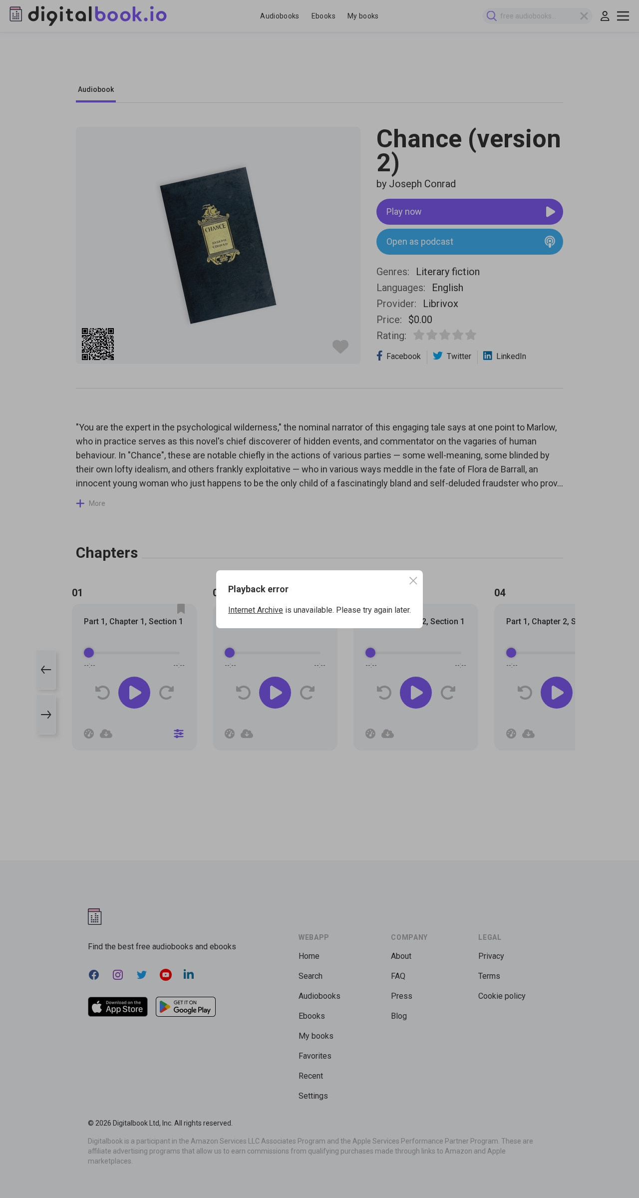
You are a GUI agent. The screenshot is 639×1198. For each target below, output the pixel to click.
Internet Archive (255, 610)
